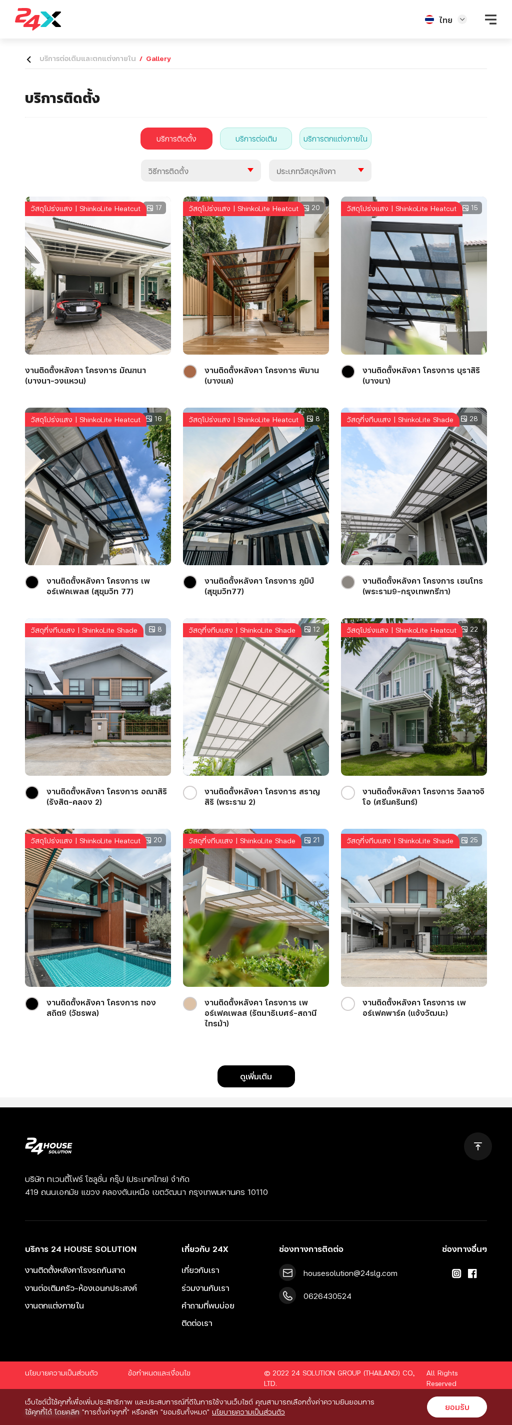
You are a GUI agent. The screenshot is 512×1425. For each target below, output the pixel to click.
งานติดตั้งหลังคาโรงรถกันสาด (75, 1269)
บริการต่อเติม (256, 138)
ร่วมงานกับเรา (205, 1287)
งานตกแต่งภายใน (54, 1305)
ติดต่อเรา (197, 1322)
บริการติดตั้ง (176, 138)
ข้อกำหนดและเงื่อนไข (159, 1372)
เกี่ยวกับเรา (200, 1269)
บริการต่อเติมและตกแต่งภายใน (88, 58)
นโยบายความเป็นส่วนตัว (61, 1372)
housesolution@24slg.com (351, 1272)
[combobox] (201, 171)
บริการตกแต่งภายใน (336, 138)
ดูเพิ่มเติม (256, 1076)
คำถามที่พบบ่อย (208, 1305)
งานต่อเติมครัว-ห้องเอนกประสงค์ (81, 1287)
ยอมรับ (457, 1406)
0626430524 (328, 1295)
